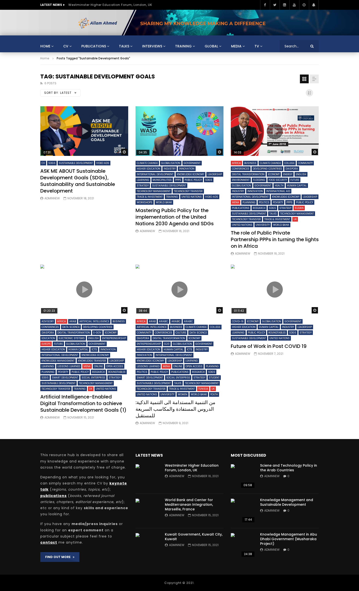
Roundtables (117, 372)
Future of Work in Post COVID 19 (268, 346)
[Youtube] (294, 5)
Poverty (278, 202)
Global (211, 46)
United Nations (191, 197)
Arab (72, 321)
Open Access (114, 366)
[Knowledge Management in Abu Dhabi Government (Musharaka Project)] (243, 545)
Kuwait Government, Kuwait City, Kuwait (193, 536)
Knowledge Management (58, 361)
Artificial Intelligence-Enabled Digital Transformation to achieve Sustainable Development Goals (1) (83, 403)
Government (192, 163)
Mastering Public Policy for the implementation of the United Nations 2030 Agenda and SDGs (175, 217)
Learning (143, 180)
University (263, 225)
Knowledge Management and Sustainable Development (286, 502)
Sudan (299, 208)
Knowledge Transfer (92, 361)
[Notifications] (314, 5)
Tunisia (203, 389)
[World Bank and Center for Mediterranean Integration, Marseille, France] (148, 511)
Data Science (71, 327)
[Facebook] (265, 5)
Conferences (240, 169)
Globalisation (170, 163)
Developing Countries (267, 169)
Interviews (152, 46)
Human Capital (297, 185)
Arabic (163, 321)
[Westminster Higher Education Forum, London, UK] (148, 476)
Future (294, 180)
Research (259, 208)
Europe (46, 344)
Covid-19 (237, 321)
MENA (235, 202)
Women (182, 394)
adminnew (52, 198)
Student (214, 377)
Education (48, 338)
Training (183, 46)
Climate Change (147, 163)
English (301, 174)
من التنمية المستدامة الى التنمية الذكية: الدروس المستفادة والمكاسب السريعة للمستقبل (175, 409)
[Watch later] (304, 5)
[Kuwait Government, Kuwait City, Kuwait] (148, 545)
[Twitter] (275, 5)
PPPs (178, 180)
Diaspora (291, 169)
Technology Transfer (188, 191)
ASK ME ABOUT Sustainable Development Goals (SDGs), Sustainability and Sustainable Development (77, 181)
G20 (166, 344)
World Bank (164, 202)
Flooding (259, 180)
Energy (287, 174)
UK (295, 219)
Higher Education (148, 169)
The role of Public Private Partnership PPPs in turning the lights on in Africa (275, 239)
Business (250, 163)
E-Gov (97, 332)
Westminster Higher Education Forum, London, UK (110, 5)
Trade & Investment (150, 197)
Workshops (144, 202)
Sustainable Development (76, 163)
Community (305, 163)
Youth (214, 394)
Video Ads (102, 163)
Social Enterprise (93, 377)
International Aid (278, 191)
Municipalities (162, 180)
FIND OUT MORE (59, 557)
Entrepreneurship (114, 338)
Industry (170, 169)
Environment (241, 180)
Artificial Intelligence (94, 321)
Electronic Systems (72, 338)
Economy (274, 174)
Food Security (278, 180)
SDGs (51, 163)
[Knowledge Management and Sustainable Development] (243, 511)
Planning (249, 202)
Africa (236, 163)
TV (256, 46)
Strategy (143, 185)
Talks (124, 46)
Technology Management (153, 191)
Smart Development (65, 377)
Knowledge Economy (190, 174)
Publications (93, 46)
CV (65, 46)
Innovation (186, 169)
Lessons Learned (68, 366)
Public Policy (193, 180)
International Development (155, 174)
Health (279, 185)
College (289, 163)
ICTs (94, 349)
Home (45, 46)
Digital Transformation (248, 174)
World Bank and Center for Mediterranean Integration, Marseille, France (189, 504)
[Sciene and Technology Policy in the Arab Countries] (243, 476)
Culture (181, 332)
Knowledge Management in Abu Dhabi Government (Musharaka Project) (288, 539)
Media (236, 46)
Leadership (215, 174)
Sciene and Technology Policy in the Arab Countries (288, 468)
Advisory (48, 321)
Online (98, 366)
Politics (264, 202)
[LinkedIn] (284, 5)
